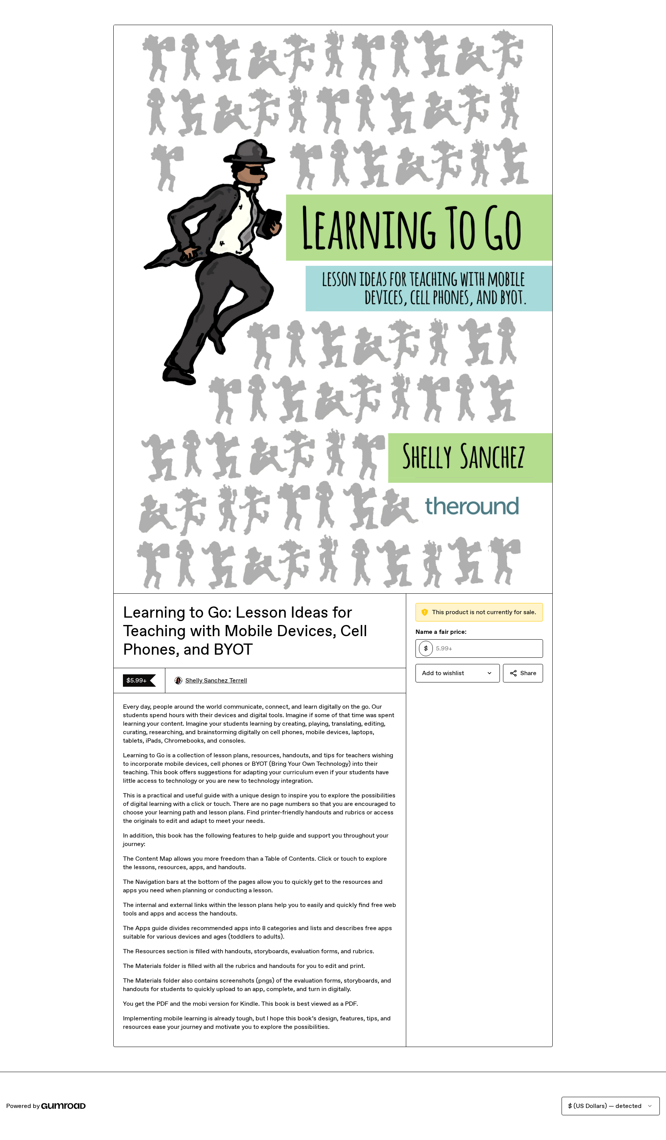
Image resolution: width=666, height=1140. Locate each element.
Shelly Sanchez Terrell (216, 680)
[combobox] (457, 673)
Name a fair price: (440, 631)
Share (528, 673)
